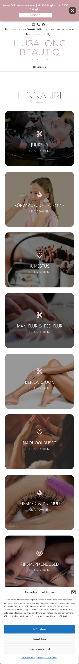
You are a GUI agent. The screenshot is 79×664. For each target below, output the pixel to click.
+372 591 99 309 (37, 34)
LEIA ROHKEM (39, 151)
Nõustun (39, 629)
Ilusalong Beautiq (39, 47)
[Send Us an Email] (33, 24)
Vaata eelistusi (39, 649)
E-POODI (35, 15)
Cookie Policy (28, 657)
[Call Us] (38, 24)
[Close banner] (72, 10)
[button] (73, 592)
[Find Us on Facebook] (43, 24)
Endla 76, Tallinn (16, 29)
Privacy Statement (47, 657)
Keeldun (39, 639)
